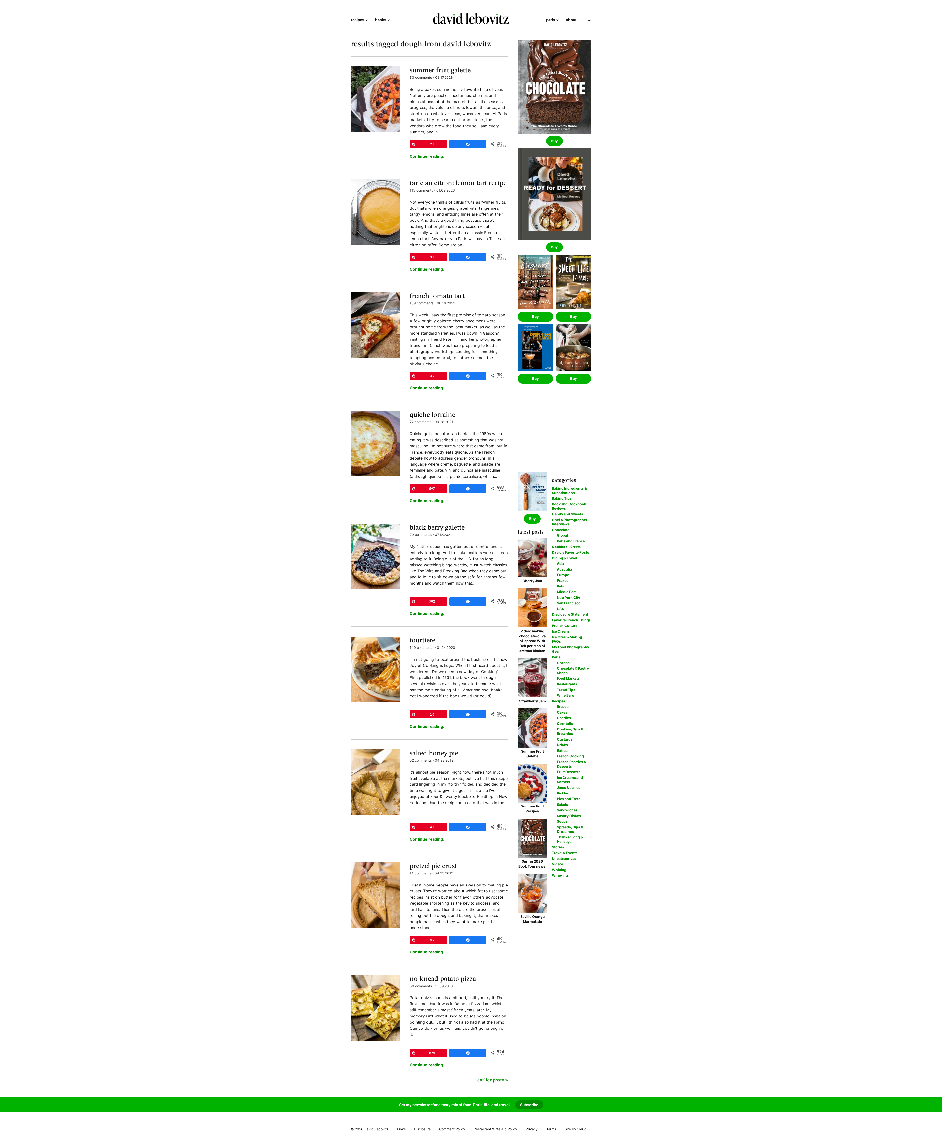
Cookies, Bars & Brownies (570, 731)
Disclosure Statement (570, 614)
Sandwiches (567, 810)
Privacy (532, 1129)
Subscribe (529, 1104)
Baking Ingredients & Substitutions (569, 490)
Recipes (357, 19)
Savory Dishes (569, 816)
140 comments (421, 647)
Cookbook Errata (566, 547)
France (562, 580)
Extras (562, 750)
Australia (564, 569)
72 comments (420, 422)
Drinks (562, 745)
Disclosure (422, 1129)
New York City (568, 597)
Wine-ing (560, 875)
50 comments (421, 986)
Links (401, 1129)
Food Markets (568, 678)
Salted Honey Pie (434, 753)
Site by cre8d (576, 1129)
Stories (558, 847)
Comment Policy (452, 1129)
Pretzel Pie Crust (433, 866)
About (571, 19)
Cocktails (565, 723)
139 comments (421, 303)
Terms (551, 1129)
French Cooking (570, 756)
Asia (560, 563)
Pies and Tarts (568, 799)
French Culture (564, 626)
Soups (562, 821)
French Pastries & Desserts (571, 764)
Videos (558, 864)
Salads (562, 804)
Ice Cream (560, 631)
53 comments (421, 77)
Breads (563, 706)
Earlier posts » (492, 1080)
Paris (550, 19)
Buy (554, 141)
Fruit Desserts (568, 772)
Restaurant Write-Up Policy (495, 1129)
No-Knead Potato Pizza (443, 979)
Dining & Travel (564, 558)
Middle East (566, 592)
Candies (564, 718)
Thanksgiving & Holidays (570, 839)
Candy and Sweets (567, 514)
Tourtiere (422, 640)
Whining (559, 870)
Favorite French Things (571, 620)
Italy (560, 586)
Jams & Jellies (568, 787)
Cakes (562, 712)
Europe (563, 575)
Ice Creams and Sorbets (570, 779)
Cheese (563, 663)
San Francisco (569, 603)
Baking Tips (562, 498)
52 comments (421, 760)
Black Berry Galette (437, 527)
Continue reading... (428, 156)
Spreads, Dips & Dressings (570, 829)
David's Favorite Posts (570, 552)
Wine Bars (565, 695)
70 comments (421, 535)
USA (560, 609)
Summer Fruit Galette (440, 70)
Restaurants (567, 684)
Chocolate (560, 530)
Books (380, 19)
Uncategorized (564, 858)
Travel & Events (564, 853)
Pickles (563, 793)
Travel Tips (566, 690)
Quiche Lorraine (432, 415)
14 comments (420, 873)
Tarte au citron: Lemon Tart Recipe (458, 183)
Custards (565, 739)
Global (562, 535)
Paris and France (571, 541)
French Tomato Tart (437, 296)
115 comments (421, 190)
